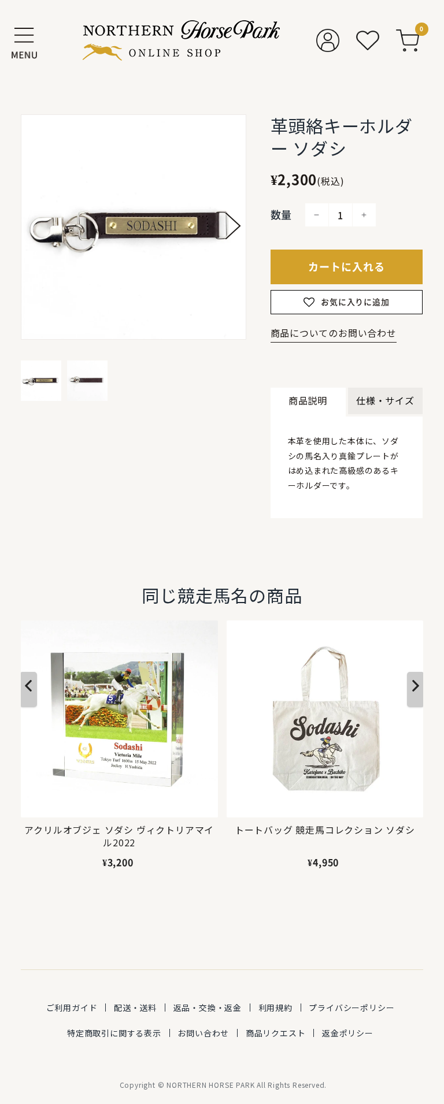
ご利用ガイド (72, 1007)
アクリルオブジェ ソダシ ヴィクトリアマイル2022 (119, 836)
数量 (282, 214)
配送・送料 (135, 1007)
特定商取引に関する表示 (114, 1033)
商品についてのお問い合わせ (334, 333)
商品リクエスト (276, 1033)
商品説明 (307, 400)
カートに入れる (346, 266)
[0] (407, 40)
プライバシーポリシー (351, 1007)
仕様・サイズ (385, 400)
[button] (233, 226)
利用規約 (275, 1007)
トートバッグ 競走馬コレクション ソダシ (325, 830)
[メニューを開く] (24, 40)
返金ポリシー (347, 1033)
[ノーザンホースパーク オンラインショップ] (181, 40)
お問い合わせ (203, 1033)
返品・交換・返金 (207, 1007)
